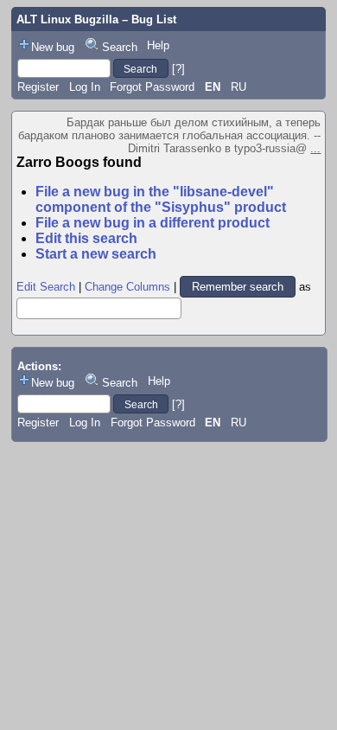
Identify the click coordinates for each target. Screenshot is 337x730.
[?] (178, 68)
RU (238, 86)
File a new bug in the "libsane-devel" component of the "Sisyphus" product (160, 199)
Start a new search (95, 254)
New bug (52, 47)
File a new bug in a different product (152, 222)
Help (158, 45)
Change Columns (127, 286)
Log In (84, 86)
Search (119, 47)
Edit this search (86, 238)
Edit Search (45, 286)
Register (38, 86)
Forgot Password (152, 86)
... (315, 148)
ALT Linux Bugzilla (67, 19)
